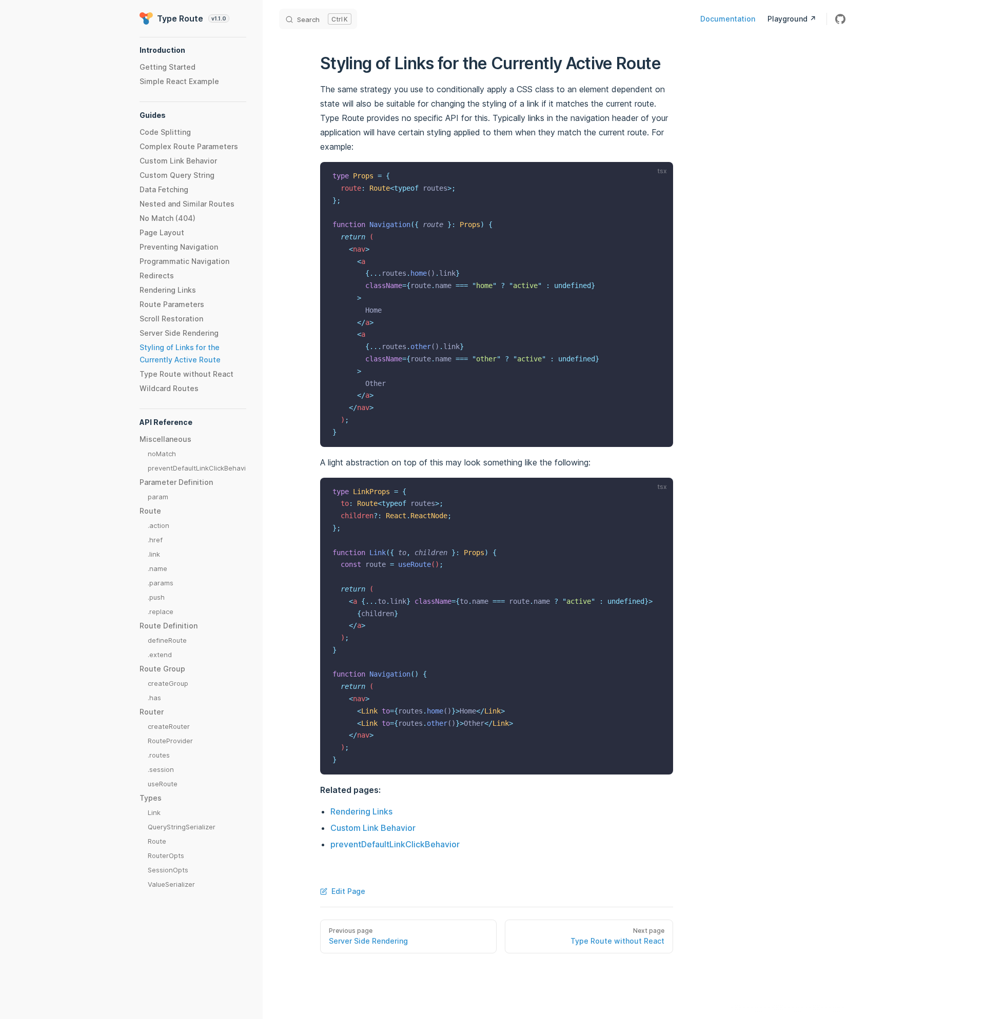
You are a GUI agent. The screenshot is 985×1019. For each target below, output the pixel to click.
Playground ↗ (791, 18)
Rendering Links (361, 811)
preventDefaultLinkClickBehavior (395, 844)
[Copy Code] (658, 176)
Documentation (727, 18)
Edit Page (348, 891)
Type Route (191, 18)
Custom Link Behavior (373, 828)
